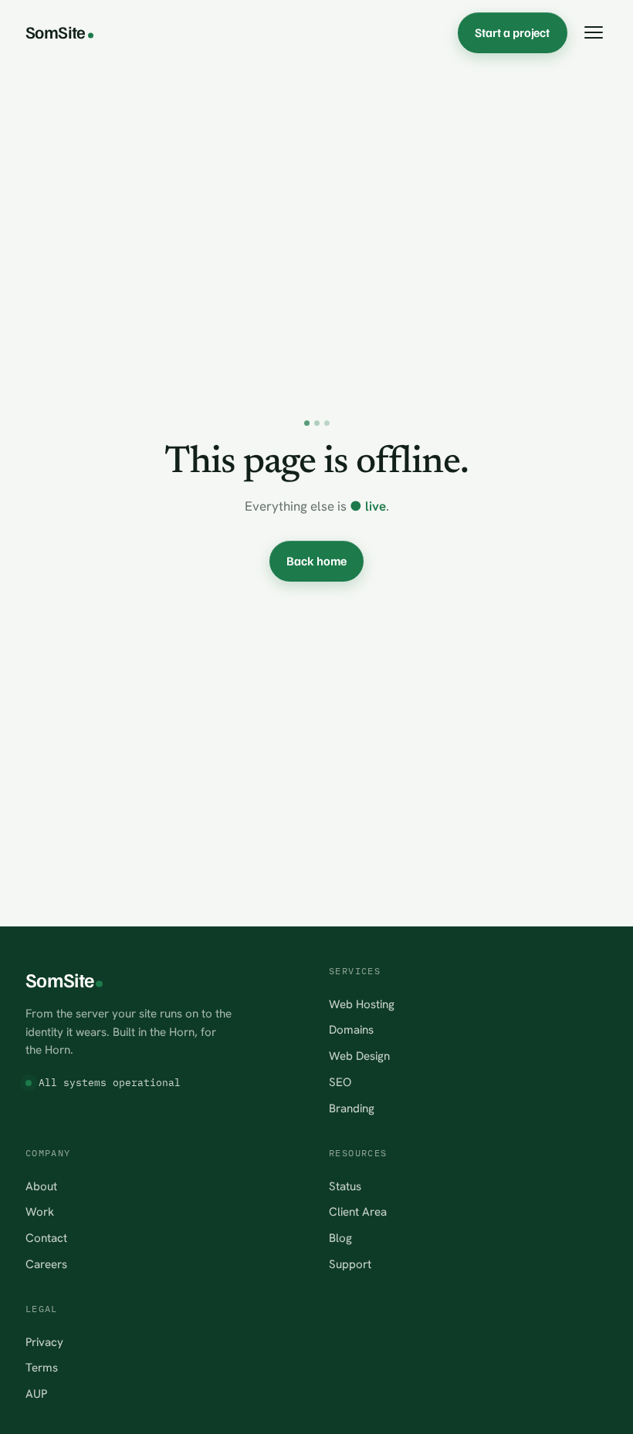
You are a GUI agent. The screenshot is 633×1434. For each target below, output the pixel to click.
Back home (316, 560)
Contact (46, 1238)
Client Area (358, 1212)
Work (39, 1212)
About (41, 1186)
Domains (351, 1030)
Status (345, 1186)
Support (350, 1264)
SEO (340, 1082)
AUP (36, 1394)
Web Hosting (361, 1004)
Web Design (359, 1056)
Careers (46, 1264)
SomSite (55, 31)
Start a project (512, 32)
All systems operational (110, 1082)
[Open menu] (593, 33)
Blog (340, 1238)
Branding (351, 1108)
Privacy (44, 1342)
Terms (41, 1367)
